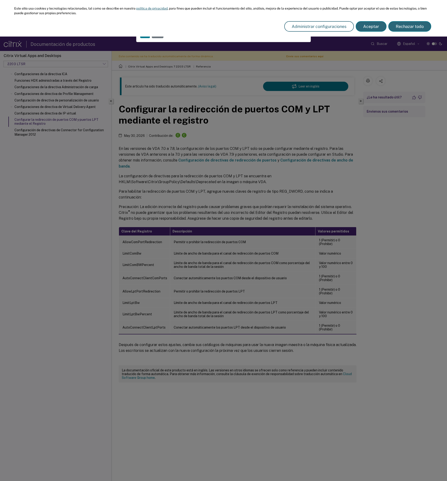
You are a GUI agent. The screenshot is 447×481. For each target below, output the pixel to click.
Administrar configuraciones (319, 26)
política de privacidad (152, 8)
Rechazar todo (410, 26)
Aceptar (371, 26)
